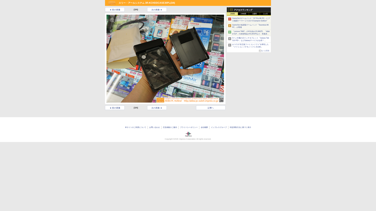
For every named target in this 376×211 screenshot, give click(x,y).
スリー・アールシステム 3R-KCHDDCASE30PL (144, 3)
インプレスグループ (219, 127)
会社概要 (204, 127)
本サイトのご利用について (135, 127)
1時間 (232, 14)
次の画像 (155, 9)
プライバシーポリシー (189, 127)
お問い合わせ (154, 127)
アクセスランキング (243, 10)
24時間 (243, 14)
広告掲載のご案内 (170, 127)
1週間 (254, 14)
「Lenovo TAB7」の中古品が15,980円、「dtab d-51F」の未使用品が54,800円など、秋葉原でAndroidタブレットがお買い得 (251, 33)
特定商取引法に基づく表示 (240, 127)
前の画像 (116, 9)
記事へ (211, 108)
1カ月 (265, 14)
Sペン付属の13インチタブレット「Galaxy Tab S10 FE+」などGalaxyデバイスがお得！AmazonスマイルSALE (250, 40)
